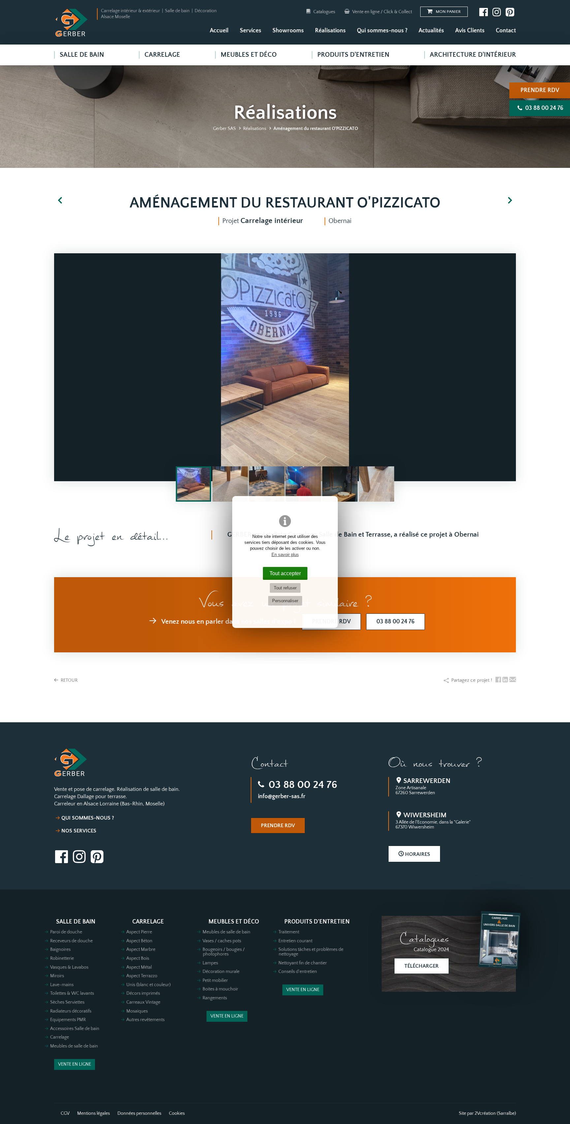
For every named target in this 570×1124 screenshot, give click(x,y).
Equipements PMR (68, 1019)
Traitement (288, 932)
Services (250, 30)
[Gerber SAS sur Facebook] (484, 12)
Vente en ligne (74, 1064)
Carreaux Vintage (143, 1002)
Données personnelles (139, 1113)
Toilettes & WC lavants (72, 993)
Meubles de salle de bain (74, 1046)
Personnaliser (285, 600)
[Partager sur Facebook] (498, 680)
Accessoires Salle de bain (74, 1028)
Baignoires (60, 949)
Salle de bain (75, 922)
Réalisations (330, 30)
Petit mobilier (215, 980)
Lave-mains (62, 984)
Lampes (210, 963)
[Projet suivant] (510, 201)
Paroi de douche (66, 932)
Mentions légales (93, 1113)
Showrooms (288, 30)
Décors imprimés (143, 993)
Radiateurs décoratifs (70, 1011)
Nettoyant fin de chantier (302, 963)
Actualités (431, 30)
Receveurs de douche (71, 941)
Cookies (177, 1113)
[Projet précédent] (60, 201)
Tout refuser (285, 587)
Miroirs (57, 976)
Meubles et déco (233, 922)
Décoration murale (221, 971)
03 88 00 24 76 (301, 785)
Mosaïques (137, 1011)
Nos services (78, 831)
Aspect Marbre (140, 949)
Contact (506, 30)
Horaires (417, 854)
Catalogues (324, 12)
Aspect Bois (137, 958)
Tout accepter (285, 573)
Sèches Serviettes (67, 1002)
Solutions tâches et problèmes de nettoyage (310, 952)
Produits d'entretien (317, 922)
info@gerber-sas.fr (281, 796)
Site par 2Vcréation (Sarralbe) (487, 1113)
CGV (65, 1113)
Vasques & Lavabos (69, 967)
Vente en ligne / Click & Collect (381, 12)
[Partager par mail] (512, 680)
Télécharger (421, 966)
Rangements (215, 998)
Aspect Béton (139, 941)
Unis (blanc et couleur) (148, 984)
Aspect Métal (139, 967)
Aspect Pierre (139, 932)
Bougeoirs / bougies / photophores (224, 952)
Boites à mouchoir (220, 989)
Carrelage (59, 1037)
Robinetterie (62, 958)
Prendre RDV (540, 90)
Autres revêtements (145, 1019)
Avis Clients (470, 30)
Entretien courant (295, 941)
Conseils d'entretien (297, 971)
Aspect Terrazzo (141, 976)
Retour (69, 680)
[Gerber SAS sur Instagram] (497, 12)
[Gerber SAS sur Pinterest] (510, 12)
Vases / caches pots (222, 941)
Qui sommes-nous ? (382, 30)
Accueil (219, 30)
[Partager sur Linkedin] (505, 680)
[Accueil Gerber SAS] (71, 22)
